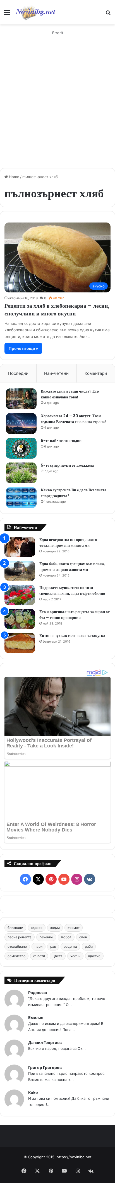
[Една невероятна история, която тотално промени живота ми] (19, 547)
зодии (55, 928)
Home (13, 177)
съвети (39, 956)
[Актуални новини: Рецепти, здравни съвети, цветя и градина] (35, 12)
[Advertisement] (57, 107)
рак (53, 946)
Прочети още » (23, 348)
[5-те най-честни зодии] (21, 448)
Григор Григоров (45, 1067)
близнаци (15, 928)
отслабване (17, 946)
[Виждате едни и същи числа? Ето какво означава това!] (21, 398)
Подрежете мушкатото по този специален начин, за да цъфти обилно (72, 590)
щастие (94, 956)
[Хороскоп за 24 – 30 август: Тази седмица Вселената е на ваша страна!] (21, 423)
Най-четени (56, 373)
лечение (46, 937)
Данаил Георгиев (45, 1042)
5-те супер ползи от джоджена (67, 465)
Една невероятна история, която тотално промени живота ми (68, 542)
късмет (74, 928)
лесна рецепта (20, 937)
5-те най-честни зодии (61, 440)
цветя (58, 956)
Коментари (96, 373)
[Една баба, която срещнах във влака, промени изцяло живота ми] (19, 571)
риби (89, 946)
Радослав (37, 992)
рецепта (70, 946)
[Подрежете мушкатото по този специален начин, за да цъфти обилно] (19, 595)
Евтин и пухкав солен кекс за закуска (72, 635)
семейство (16, 956)
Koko (33, 1092)
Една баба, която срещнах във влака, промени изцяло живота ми (72, 566)
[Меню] (7, 14)
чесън (75, 956)
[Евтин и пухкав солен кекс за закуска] (19, 643)
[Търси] (108, 14)
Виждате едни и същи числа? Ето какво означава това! (70, 394)
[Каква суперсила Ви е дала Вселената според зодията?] (21, 497)
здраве (36, 928)
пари (38, 946)
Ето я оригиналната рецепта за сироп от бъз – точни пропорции (74, 614)
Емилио (36, 1017)
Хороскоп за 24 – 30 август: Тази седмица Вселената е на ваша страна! (73, 418)
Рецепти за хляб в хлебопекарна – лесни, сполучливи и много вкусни (56, 309)
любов (66, 937)
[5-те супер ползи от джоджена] (21, 472)
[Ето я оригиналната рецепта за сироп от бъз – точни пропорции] (19, 619)
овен (83, 937)
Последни (18, 373)
